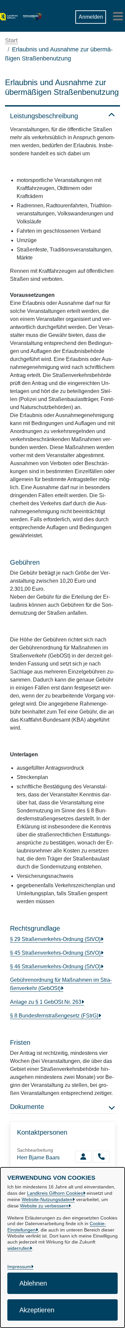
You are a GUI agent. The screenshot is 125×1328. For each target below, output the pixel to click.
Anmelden (91, 17)
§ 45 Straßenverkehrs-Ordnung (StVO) (55, 953)
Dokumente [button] (27, 1106)
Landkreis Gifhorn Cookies (55, 1193)
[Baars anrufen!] (101, 1157)
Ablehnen (33, 1283)
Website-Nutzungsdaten (47, 1199)
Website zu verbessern (44, 1205)
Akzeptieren (36, 1310)
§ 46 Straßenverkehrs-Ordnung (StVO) (55, 966)
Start (11, 40)
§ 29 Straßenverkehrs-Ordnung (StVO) (55, 939)
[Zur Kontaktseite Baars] (83, 1157)
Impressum (19, 1266)
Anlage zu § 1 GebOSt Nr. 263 (45, 1002)
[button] (56, 14)
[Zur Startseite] (9, 16)
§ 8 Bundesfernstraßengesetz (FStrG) (54, 1015)
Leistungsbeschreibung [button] (44, 116)
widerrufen (18, 1248)
